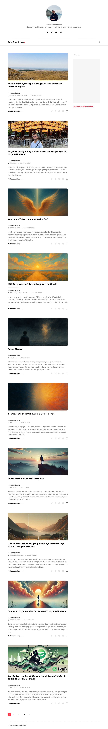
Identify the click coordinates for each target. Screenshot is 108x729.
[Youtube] (56, 32)
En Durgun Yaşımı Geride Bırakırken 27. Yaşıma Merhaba (37, 611)
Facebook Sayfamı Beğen (83, 106)
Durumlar (23, 95)
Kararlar (20, 555)
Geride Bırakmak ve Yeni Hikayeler (26, 478)
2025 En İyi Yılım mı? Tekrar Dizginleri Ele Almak (32, 284)
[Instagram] (60, 32)
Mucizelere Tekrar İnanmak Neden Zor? (28, 219)
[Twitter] (47, 32)
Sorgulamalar (14, 95)
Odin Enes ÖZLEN (14, 93)
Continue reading (14, 111)
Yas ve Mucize (15, 349)
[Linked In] (51, 32)
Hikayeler (12, 357)
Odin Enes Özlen (16, 42)
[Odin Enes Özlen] (54, 13)
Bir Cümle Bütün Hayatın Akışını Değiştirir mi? (31, 413)
